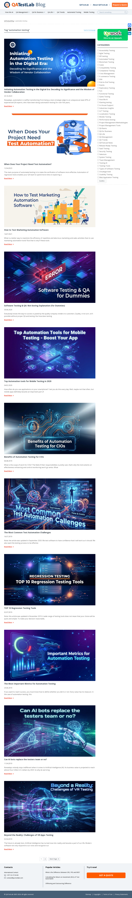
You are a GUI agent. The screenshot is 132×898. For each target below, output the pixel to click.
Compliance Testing (107, 70)
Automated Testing (74, 12)
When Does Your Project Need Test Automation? (28, 164)
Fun (100, 91)
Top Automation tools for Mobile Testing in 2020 (27, 381)
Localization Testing (107, 114)
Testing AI (103, 163)
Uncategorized (105, 171)
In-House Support (106, 105)
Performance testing (107, 120)
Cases (101, 65)
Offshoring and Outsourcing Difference (58, 883)
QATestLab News (106, 143)
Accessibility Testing (107, 50)
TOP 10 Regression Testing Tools (20, 608)
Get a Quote (106, 875)
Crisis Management (106, 73)
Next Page (53, 859)
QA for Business (105, 131)
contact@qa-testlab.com (15, 878)
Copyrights (97, 894)
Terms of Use (107, 894)
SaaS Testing (104, 148)
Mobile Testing (89, 12)
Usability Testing (105, 174)
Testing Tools (104, 166)
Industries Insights (106, 108)
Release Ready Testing (108, 145)
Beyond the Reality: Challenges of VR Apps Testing (28, 835)
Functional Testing (106, 94)
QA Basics (103, 128)
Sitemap (88, 894)
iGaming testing (105, 102)
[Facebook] (129, 25)
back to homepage (89, 30)
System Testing (105, 157)
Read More (8, 106)
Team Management (107, 160)
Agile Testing (104, 53)
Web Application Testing (108, 177)
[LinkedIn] (129, 33)
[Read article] (49, 39)
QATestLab (84, 5)
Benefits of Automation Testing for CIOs (24, 457)
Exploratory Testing (107, 88)
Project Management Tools (109, 125)
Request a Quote (120, 5)
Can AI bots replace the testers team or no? (25, 759)
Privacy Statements (121, 894)
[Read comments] (52, 114)
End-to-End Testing (106, 82)
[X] (129, 29)
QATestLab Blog (9, 21)
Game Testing (104, 96)
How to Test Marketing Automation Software (26, 230)
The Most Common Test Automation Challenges (27, 532)
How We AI (9, 12)
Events (101, 85)
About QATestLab (100, 5)
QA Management (105, 137)
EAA (100, 79)
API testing (103, 56)
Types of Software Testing (109, 169)
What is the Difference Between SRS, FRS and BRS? (62, 872)
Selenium (102, 154)
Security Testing (105, 151)
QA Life (102, 134)
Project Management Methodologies (113, 122)
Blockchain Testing (106, 62)
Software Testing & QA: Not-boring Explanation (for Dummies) (34, 305)
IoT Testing (103, 111)
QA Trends (61, 12)
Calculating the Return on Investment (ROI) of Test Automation (62, 878)
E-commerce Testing (107, 76)
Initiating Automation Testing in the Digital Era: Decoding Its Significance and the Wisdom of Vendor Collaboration (49, 90)
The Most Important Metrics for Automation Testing (30, 683)
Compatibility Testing (107, 68)
